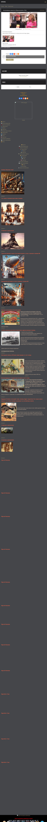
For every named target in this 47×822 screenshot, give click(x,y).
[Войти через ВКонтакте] (12, 54)
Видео (6, 6)
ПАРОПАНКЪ (3, 2)
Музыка (3, 127)
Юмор (3, 141)
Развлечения (10, 6)
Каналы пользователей (24, 167)
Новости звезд (27, 29)
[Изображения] (8, 38)
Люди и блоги (5, 126)
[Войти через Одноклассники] (18, 54)
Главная (2, 6)
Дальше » (3, 196)
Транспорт (4, 137)
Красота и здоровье (6, 124)
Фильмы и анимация (6, 138)
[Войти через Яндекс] (14, 54)
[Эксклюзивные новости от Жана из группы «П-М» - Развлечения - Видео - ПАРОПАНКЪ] (31, 821)
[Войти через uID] (10, 54)
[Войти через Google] (16, 54)
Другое (3, 121)
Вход (26, 76)
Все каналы (24, 166)
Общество (4, 129)
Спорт (3, 135)
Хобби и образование (6, 140)
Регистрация (22, 76)
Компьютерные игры (6, 123)
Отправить (10, 59)
